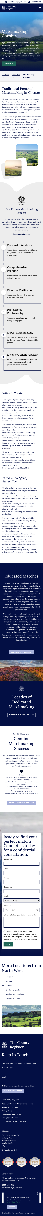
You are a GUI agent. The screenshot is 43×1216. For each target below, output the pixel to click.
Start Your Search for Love (21, 803)
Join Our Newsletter (13, 1091)
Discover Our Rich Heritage (21, 715)
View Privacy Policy (13, 1202)
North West (16, 74)
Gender (6, 896)
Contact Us (9, 64)
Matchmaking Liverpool (14, 998)
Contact (6, 878)
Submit (8, 944)
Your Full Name (7, 1067)
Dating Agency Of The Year (12, 1114)
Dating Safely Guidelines (11, 1118)
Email (6, 868)
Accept (12, 1207)
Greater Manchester (13, 990)
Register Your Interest (21, 652)
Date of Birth (8, 905)
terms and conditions (27, 1086)
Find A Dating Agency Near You (14, 1121)
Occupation (8, 887)
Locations (5, 74)
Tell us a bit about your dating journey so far (20, 915)
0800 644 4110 (36, 2)
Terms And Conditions (10, 1107)
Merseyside (10, 981)
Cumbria (9, 985)
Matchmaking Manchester (15, 994)
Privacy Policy (7, 1111)
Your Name (8, 859)
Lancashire (9, 977)
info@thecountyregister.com (17, 2)
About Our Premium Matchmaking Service (17, 1104)
